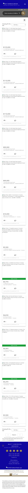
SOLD (25, 9)
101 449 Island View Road (13, 83)
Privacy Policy (6, 472)
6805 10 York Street (12, 216)
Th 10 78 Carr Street (10, 417)
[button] (7, 451)
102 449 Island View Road (13, 116)
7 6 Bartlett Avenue (14, 249)
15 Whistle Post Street (9, 284)
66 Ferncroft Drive (9, 317)
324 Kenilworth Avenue (8, 384)
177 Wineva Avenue (8, 351)
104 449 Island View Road (13, 183)
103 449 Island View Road (13, 149)
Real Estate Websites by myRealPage (17, 472)
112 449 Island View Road (13, 49)
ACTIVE (19, 9)
